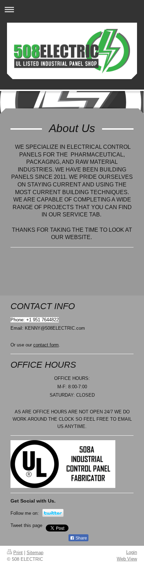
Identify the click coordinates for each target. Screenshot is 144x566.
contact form (46, 344)
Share (80, 538)
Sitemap (35, 552)
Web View (127, 558)
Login (131, 552)
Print (18, 552)
